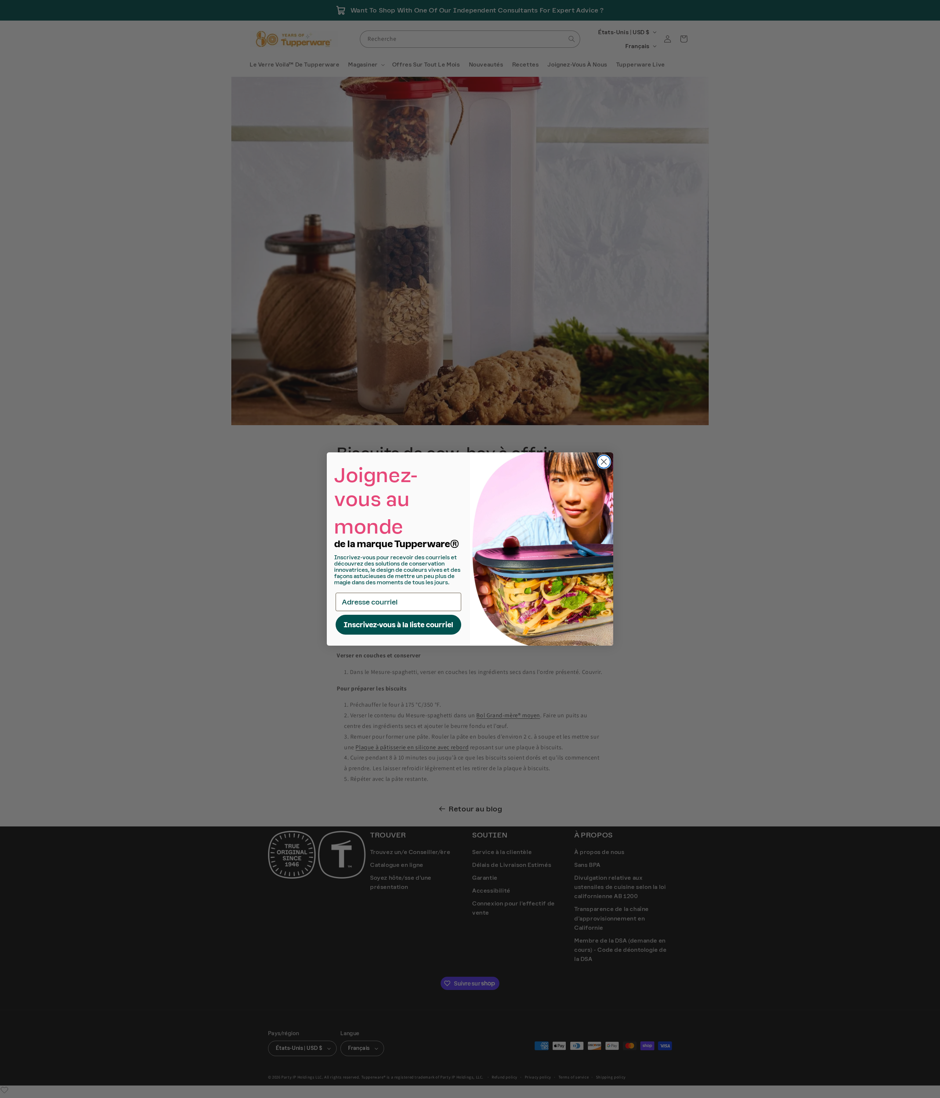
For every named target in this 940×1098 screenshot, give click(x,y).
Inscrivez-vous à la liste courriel (398, 625)
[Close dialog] (603, 461)
